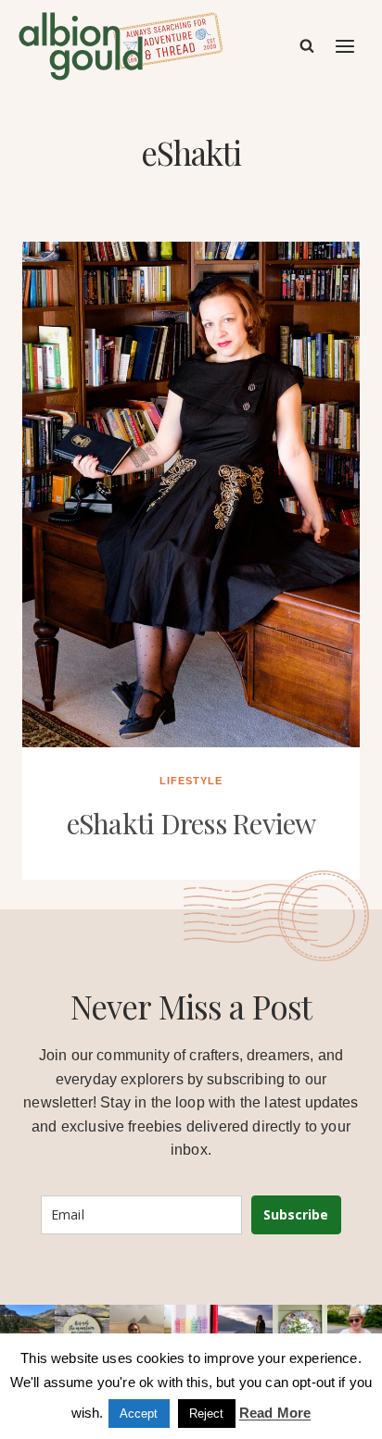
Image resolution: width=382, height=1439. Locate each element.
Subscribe (295, 1214)
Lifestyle (191, 780)
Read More (275, 1412)
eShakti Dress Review (191, 823)
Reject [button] (206, 1413)
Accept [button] (139, 1413)
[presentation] (191, 494)
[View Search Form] (307, 46)
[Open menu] (345, 46)
